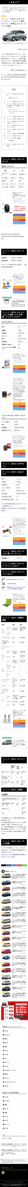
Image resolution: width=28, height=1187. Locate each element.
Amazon (16, 217)
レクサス (7, 1034)
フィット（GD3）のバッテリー (15, 101)
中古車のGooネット (21, 70)
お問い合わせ (19, 1182)
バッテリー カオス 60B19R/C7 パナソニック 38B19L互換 (19, 276)
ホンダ (25, 49)
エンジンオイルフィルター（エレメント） (16, 112)
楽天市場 (16, 220)
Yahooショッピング (19, 222)
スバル (6, 1050)
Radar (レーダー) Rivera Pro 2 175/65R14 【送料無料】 (19, 195)
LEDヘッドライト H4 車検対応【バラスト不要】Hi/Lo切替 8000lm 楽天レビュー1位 (19, 714)
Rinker (20, 198)
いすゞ (6, 1058)
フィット (5, 1138)
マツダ (6, 1054)
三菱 (6, 1046)
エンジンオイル (13, 109)
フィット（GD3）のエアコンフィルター (15, 130)
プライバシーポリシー (10, 1182)
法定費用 (11, 140)
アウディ (7, 1078)
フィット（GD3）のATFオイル (15, 116)
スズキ (6, 1066)
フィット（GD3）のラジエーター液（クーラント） (15, 122)
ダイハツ (7, 1062)
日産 (6, 1038)
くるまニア (14, 2)
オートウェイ (17, 215)
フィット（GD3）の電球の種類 (15, 133)
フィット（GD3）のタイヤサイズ (15, 94)
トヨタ (6, 1031)
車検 (10, 1138)
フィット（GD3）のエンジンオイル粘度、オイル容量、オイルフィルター (15, 105)
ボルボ (6, 1086)
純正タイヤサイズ (13, 98)
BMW (6, 1074)
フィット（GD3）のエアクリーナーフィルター (15, 126)
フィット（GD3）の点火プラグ (15, 119)
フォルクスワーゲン (10, 1082)
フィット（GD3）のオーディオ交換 (15, 145)
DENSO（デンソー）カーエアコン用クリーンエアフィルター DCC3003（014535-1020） (19, 598)
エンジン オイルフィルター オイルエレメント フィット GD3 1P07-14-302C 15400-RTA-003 (19, 439)
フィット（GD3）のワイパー (15, 136)
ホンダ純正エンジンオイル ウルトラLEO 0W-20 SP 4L (19, 356)
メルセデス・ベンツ (10, 1070)
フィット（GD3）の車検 (14, 138)
